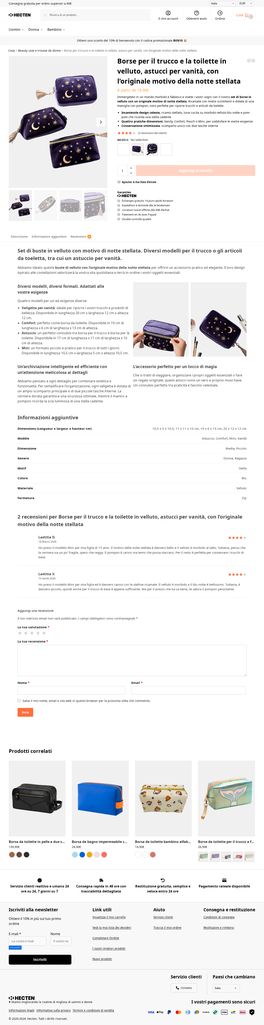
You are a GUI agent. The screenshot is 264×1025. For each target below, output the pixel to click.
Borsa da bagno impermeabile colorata (100, 842)
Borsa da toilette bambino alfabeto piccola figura (163, 842)
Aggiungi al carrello (195, 170)
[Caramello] (12, 855)
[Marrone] (19, 855)
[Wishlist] (59, 767)
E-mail (15, 934)
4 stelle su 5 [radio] (38, 633)
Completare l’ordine (105, 938)
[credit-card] (224, 880)
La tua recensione (33, 641)
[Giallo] (89, 855)
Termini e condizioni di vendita (93, 1010)
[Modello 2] (215, 857)
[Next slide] (100, 122)
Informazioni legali (21, 1010)
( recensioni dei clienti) (152, 133)
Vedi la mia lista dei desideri (111, 927)
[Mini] (152, 149)
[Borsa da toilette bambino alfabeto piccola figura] (163, 798)
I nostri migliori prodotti (108, 948)
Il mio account (168, 18)
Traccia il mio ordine (167, 927)
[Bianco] (138, 855)
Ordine (220, 18)
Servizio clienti (163, 917)
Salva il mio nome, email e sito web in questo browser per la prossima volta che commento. (86, 701)
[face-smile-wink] (39, 880)
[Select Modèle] (226, 857)
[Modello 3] (226, 857)
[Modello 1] (203, 857)
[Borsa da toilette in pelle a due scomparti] (37, 798)
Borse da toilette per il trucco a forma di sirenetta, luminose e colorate (226, 842)
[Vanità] (166, 149)
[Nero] (26, 855)
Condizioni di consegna (219, 917)
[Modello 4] (237, 857)
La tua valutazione (33, 627)
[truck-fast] (101, 880)
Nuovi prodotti (102, 959)
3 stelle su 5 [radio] (32, 633)
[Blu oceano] (82, 855)
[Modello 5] (249, 857)
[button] (244, 15)
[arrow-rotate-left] (162, 880)
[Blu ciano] (75, 855)
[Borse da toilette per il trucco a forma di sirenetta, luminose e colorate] (226, 798)
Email (137, 683)
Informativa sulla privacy (54, 1010)
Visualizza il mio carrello (109, 917)
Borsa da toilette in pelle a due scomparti (37, 842)
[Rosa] (97, 855)
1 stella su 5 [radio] (20, 633)
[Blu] (145, 855)
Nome (23, 683)
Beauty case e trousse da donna (39, 50)
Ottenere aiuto (196, 18)
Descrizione (19, 236)
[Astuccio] (123, 149)
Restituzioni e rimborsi (218, 927)
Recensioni (80, 236)
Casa (11, 50)
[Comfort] (137, 149)
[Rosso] (104, 855)
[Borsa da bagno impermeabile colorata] (100, 798)
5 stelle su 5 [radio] (44, 633)
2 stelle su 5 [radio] (26, 633)
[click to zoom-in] (58, 122)
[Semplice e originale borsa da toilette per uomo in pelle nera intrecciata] (253, 61)
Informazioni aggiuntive (49, 236)
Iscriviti (40, 959)
